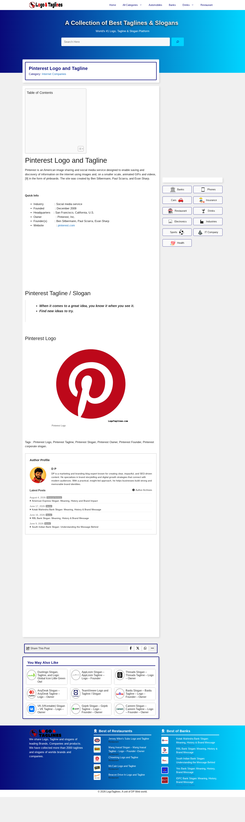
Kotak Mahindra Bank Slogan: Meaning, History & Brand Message (66, 509)
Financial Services (54, 497)
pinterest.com (66, 225)
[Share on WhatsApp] (145, 648)
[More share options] (152, 648)
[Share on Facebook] (130, 648)
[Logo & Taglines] (45, 5)
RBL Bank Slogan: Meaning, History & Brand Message (60, 518)
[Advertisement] (55, 119)
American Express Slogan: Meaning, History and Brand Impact (65, 500)
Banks (172, 5)
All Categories (130, 5)
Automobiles (155, 5)
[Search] (178, 42)
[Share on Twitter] (138, 648)
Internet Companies (54, 74)
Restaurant (206, 5)
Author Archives (143, 490)
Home (112, 5)
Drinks (186, 5)
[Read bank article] (190, 742)
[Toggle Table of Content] (79, 149)
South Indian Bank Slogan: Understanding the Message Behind (65, 527)
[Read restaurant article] (123, 741)
